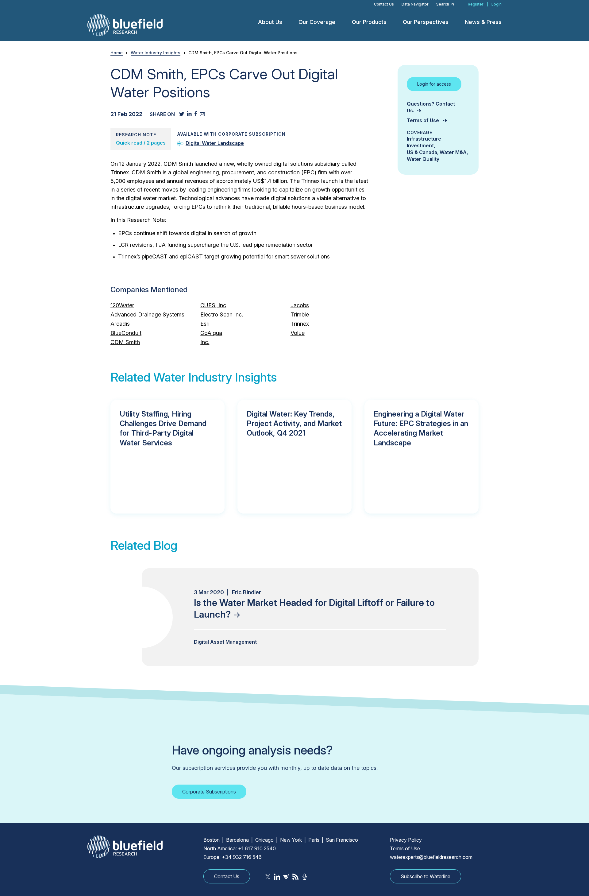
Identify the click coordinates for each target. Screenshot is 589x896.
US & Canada (422, 152)
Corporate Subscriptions (209, 792)
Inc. (204, 342)
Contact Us (384, 4)
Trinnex (300, 323)
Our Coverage (316, 22)
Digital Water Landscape (215, 143)
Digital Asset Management (225, 642)
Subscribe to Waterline (425, 876)
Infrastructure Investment (424, 142)
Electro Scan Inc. (221, 314)
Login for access (434, 84)
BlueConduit (125, 333)
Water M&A (453, 152)
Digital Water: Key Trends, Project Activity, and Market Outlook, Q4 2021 (294, 423)
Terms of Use (423, 120)
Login (496, 4)
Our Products (369, 22)
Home (116, 52)
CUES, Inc (213, 305)
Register (475, 4)
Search (443, 4)
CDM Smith (125, 342)
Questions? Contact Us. (431, 107)
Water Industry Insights (155, 52)
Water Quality (423, 159)
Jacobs (300, 305)
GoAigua (211, 333)
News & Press (483, 22)
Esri (205, 323)
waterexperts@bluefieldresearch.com (431, 857)
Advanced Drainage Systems (147, 314)
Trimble (300, 314)
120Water (122, 305)
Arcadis (120, 323)
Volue (298, 333)
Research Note (136, 134)
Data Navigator (415, 4)
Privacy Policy (406, 840)
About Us (270, 22)
